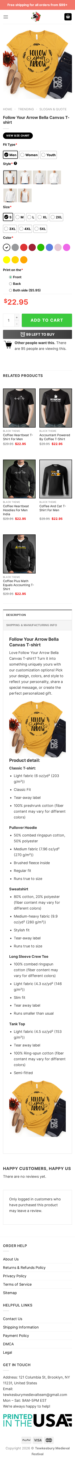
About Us (11, 1259)
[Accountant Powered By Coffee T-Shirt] (56, 408)
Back (17, 284)
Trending (26, 109)
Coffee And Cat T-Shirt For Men (52, 508)
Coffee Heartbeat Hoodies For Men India (16, 510)
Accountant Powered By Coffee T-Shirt (54, 437)
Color (8, 238)
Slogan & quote (53, 109)
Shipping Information (21, 1327)
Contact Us (12, 1319)
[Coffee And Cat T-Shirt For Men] (56, 479)
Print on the (13, 270)
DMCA (8, 1344)
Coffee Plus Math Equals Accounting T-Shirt (18, 585)
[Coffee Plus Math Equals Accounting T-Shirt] (19, 554)
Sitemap (10, 1293)
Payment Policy (16, 1335)
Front (17, 277)
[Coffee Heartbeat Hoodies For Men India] (19, 479)
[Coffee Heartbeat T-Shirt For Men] (19, 408)
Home (7, 109)
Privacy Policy (14, 1276)
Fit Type (10, 145)
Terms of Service (17, 1284)
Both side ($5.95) (27, 290)
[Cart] (68, 17)
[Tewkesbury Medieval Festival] (36, 17)
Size (7, 207)
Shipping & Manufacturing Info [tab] (31, 625)
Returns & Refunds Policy (24, 1267)
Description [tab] (16, 615)
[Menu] (5, 17)
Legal (7, 1352)
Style (9, 164)
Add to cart (47, 320)
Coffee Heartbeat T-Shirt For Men (18, 437)
